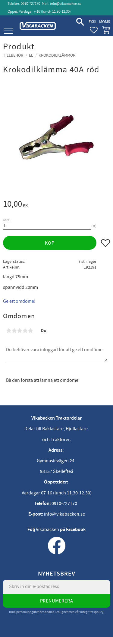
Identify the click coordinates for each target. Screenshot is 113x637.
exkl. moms (99, 22)
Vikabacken (47, 529)
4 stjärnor (25, 330)
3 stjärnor (19, 330)
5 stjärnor (30, 330)
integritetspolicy (91, 612)
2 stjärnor (14, 330)
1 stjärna (8, 330)
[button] (8, 31)
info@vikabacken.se (65, 3)
